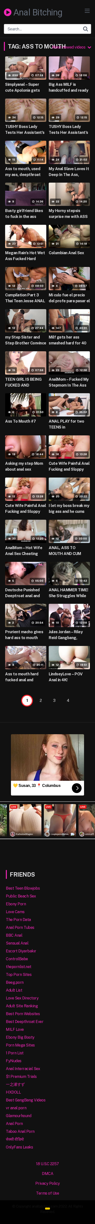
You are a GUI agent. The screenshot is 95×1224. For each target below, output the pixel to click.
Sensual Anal (17, 943)
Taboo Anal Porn (20, 1131)
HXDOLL (13, 1092)
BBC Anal (14, 935)
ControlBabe (17, 959)
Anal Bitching (36, 13)
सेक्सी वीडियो (15, 1139)
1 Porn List (15, 1053)
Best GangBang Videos (25, 1100)
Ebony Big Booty (20, 1037)
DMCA (47, 1173)
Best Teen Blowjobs (23, 888)
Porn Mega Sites (20, 1045)
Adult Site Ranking (22, 1006)
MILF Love (15, 1029)
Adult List (14, 990)
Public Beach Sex (21, 896)
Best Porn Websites (23, 1013)
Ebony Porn (16, 904)
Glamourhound (18, 1115)
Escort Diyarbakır (21, 951)
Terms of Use (47, 1193)
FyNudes (13, 1061)
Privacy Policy (47, 1183)
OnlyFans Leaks (19, 1147)
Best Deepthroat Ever (24, 1021)
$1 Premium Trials (21, 1076)
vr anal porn (16, 1108)
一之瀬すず (15, 1084)
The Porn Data (18, 919)
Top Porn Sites (18, 974)
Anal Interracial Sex (23, 1068)
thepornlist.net (18, 966)
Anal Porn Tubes (20, 927)
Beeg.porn (15, 982)
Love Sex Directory (22, 998)
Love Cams (15, 911)
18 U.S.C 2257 (47, 1163)
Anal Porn (14, 1123)
